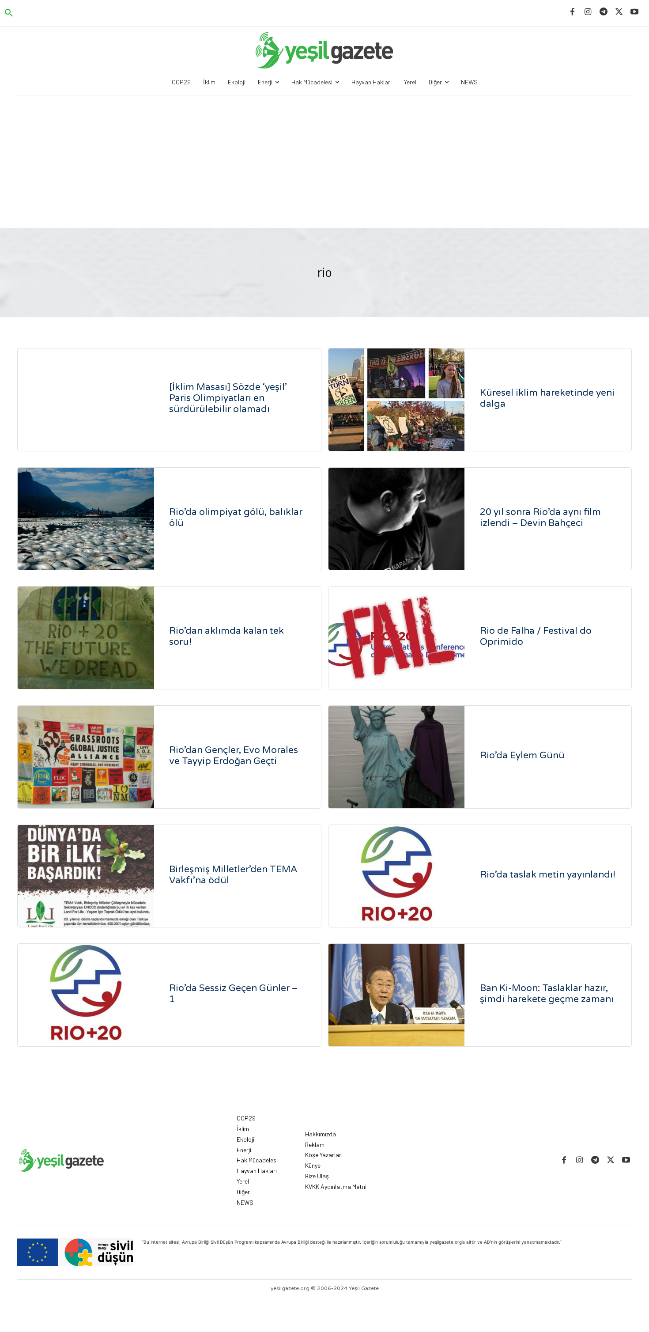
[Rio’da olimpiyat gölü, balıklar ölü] (86, 519)
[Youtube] (634, 12)
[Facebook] (572, 12)
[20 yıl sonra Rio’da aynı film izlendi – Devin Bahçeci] (396, 519)
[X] (619, 12)
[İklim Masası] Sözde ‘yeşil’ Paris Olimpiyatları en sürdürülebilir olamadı (228, 398)
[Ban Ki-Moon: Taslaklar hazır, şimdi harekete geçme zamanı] (396, 995)
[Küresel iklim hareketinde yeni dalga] (396, 399)
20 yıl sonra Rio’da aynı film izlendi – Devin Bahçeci (540, 518)
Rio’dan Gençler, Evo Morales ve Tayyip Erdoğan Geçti (233, 756)
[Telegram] (603, 12)
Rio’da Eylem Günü (522, 755)
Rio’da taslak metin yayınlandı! (547, 874)
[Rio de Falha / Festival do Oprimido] (396, 638)
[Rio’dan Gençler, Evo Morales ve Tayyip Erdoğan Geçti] (86, 757)
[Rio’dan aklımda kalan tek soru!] (86, 638)
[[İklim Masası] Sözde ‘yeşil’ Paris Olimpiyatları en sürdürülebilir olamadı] (86, 399)
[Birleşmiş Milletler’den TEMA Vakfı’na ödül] (86, 876)
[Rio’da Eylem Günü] (396, 757)
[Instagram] (587, 12)
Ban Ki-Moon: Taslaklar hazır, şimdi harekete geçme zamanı (547, 994)
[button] (9, 13)
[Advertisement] (324, 161)
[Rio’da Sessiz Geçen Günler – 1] (86, 995)
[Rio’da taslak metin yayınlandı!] (396, 876)
